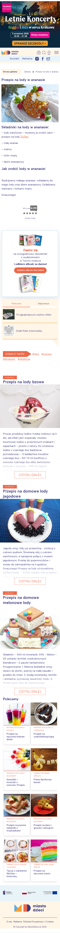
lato (36, 354)
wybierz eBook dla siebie (30, 270)
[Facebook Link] (43, 58)
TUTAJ (24, 136)
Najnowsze (43, 303)
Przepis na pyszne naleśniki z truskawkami (16, 828)
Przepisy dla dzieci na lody (15, 728)
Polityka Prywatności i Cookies (38, 921)
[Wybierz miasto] (50, 53)
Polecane (16, 303)
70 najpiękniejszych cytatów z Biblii (33, 314)
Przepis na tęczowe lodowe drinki (15, 736)
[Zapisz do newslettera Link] (48, 58)
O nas (9, 921)
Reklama (27, 58)
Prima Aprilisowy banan (43, 781)
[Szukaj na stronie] (44, 53)
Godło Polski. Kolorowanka (29, 331)
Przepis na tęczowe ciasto (42, 872)
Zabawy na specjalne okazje (44, 865)
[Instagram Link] (37, 58)
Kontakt (14, 58)
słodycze (25, 359)
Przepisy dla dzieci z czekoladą (43, 728)
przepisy (10, 359)
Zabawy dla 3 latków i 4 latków (16, 865)
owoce (47, 354)
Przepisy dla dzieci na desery (15, 774)
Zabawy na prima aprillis (41, 774)
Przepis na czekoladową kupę (44, 735)
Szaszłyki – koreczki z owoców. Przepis (16, 782)
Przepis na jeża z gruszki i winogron (43, 826)
